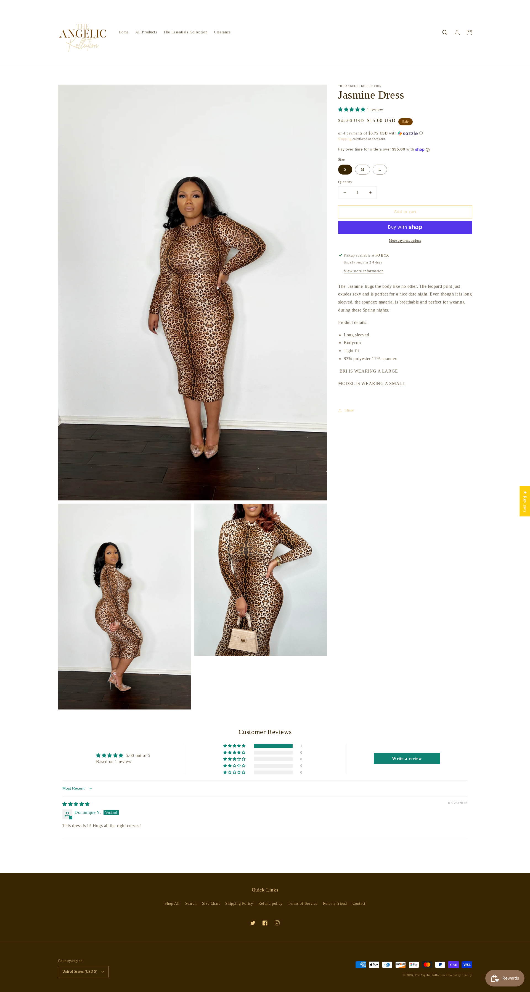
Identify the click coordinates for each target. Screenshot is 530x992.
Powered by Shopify (459, 975)
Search (191, 903)
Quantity (345, 182)
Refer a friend (335, 903)
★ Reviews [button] (525, 501)
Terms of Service (302, 903)
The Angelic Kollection (430, 975)
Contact (359, 903)
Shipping (345, 139)
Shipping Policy (239, 903)
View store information (363, 271)
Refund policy (270, 903)
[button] (445, 33)
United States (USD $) (79, 971)
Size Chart (211, 903)
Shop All (172, 903)
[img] (76, 804)
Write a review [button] (407, 758)
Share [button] (349, 410)
